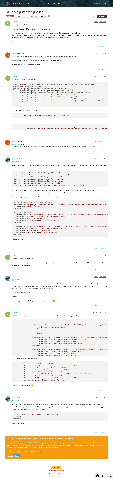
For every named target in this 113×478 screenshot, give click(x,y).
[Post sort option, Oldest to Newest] (93, 16)
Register (10, 456)
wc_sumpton (16, 158)
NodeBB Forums (59, 473)
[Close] (105, 439)
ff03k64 (14, 22)
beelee (14, 53)
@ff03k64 (22, 53)
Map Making (9, 16)
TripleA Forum (18, 3)
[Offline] (8, 160)
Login (17, 456)
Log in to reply (102, 16)
